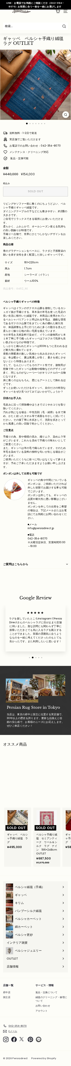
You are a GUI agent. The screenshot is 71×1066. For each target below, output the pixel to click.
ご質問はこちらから (15, 564)
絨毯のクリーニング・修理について (51, 999)
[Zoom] (65, 114)
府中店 (6, 992)
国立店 (6, 997)
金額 (6, 168)
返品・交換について (46, 992)
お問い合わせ (43, 1005)
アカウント (42, 1011)
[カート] (57, 11)
